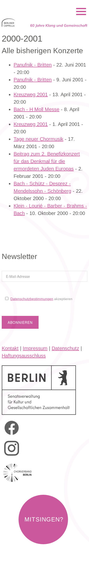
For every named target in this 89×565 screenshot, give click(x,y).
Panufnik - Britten (33, 65)
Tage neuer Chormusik (38, 139)
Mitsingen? (43, 519)
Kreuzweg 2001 (31, 94)
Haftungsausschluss (24, 355)
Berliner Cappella (28, 5)
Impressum (35, 348)
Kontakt (10, 348)
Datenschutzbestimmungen (31, 299)
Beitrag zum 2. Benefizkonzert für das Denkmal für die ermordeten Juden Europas (47, 161)
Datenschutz (65, 348)
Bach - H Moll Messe (36, 109)
